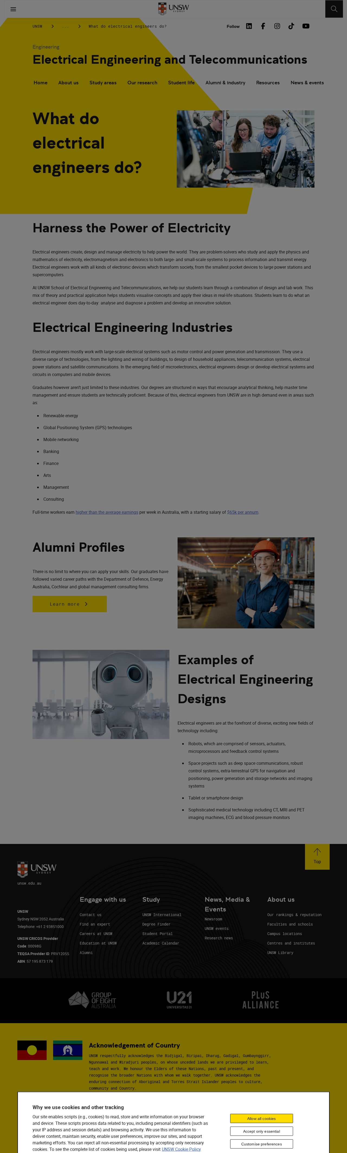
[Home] (173, 8)
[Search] (334, 9)
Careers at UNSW (96, 933)
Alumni (86, 952)
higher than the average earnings (107, 512)
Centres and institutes (291, 943)
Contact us (90, 914)
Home (40, 82)
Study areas (103, 82)
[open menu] (13, 9)
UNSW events (217, 928)
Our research (142, 82)
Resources (268, 82)
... (65, 26)
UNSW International (161, 914)
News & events (307, 82)
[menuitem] (40, 83)
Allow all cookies (261, 1118)
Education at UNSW (98, 943)
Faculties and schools (290, 924)
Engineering (46, 47)
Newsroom (213, 918)
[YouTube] (305, 26)
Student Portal (157, 933)
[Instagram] (277, 26)
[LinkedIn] (249, 26)
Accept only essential (261, 1131)
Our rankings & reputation (294, 914)
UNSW (37, 26)
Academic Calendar (160, 943)
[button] (317, 857)
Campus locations (284, 933)
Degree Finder (156, 924)
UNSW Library (280, 952)
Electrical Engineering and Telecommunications (170, 59)
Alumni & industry (225, 82)
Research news (219, 937)
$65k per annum (242, 512)
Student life (181, 82)
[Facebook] (263, 26)
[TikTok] (291, 26)
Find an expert (95, 924)
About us (68, 82)
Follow (233, 26)
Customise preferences (261, 1144)
